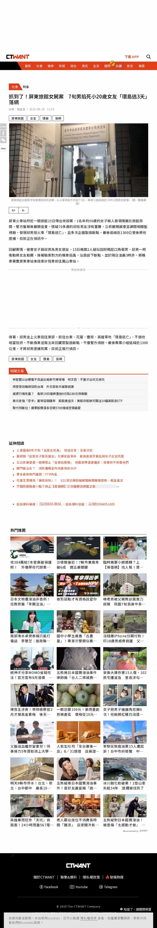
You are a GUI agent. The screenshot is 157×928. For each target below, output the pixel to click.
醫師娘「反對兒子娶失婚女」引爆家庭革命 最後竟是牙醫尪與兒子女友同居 (70, 456)
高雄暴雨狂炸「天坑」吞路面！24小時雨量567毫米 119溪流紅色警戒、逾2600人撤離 (32, 822)
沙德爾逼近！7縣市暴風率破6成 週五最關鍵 (78, 565)
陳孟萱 (21, 109)
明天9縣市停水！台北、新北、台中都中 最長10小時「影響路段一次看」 (31, 785)
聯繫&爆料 (69, 877)
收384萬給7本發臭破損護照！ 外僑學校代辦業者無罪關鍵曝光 (31, 565)
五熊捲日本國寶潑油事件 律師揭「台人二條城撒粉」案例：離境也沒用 (78, 675)
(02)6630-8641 (50, 503)
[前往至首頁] (17, 56)
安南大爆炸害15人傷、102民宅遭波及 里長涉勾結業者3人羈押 (125, 675)
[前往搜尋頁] (148, 56)
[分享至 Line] (3, 126)
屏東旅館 (17, 118)
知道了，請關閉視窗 (137, 909)
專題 (141, 65)
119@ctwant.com (101, 503)
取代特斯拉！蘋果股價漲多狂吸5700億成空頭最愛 (47, 407)
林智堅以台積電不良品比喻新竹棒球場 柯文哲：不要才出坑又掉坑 (59, 379)
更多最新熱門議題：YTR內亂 (36, 474)
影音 (130, 65)
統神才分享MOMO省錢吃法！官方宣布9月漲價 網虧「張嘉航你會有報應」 (31, 675)
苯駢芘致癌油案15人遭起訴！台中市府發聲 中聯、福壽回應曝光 (123, 749)
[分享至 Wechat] (3, 140)
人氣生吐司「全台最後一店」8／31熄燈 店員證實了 (78, 749)
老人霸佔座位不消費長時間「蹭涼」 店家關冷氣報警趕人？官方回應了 (78, 822)
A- (23, 210)
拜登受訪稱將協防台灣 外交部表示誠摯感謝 (43, 386)
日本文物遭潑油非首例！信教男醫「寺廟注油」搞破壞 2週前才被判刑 (30, 601)
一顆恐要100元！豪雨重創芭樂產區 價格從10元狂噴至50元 (78, 712)
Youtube (81, 887)
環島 (46, 118)
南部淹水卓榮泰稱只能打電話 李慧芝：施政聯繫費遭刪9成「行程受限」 (30, 638)
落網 (58, 118)
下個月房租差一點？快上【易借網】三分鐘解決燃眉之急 (56, 486)
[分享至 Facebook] (3, 133)
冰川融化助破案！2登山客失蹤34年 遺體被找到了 (124, 785)
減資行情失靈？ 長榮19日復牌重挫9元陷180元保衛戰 (50, 393)
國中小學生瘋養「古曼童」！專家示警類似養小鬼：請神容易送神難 (77, 638)
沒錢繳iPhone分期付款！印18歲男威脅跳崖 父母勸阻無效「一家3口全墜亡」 (124, 638)
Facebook (51, 887)
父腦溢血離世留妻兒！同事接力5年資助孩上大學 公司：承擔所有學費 (31, 749)
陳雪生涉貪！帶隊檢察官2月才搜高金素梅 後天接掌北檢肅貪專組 (31, 712)
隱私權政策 (89, 918)
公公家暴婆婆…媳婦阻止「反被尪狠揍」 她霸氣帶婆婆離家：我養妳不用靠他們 (72, 462)
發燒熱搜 (116, 877)
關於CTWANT (44, 877)
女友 (33, 118)
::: (13, 71)
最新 (28, 66)
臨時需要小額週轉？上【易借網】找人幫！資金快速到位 (123, 565)
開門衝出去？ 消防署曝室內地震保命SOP (46, 468)
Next (3, 148)
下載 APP (131, 57)
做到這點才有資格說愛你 (77, 598)
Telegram (111, 887)
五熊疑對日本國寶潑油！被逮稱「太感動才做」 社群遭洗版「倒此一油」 (124, 822)
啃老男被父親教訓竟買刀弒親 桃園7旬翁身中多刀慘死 (124, 601)
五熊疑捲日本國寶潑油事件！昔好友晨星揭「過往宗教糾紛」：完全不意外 (77, 785)
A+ (14, 210)
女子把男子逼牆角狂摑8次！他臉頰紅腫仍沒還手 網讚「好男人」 (125, 712)
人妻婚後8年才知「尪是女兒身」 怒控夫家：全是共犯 (54, 450)
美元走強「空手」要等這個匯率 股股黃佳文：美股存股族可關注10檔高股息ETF (68, 400)
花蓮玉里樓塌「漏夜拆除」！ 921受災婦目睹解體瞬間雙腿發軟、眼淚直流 (69, 480)
